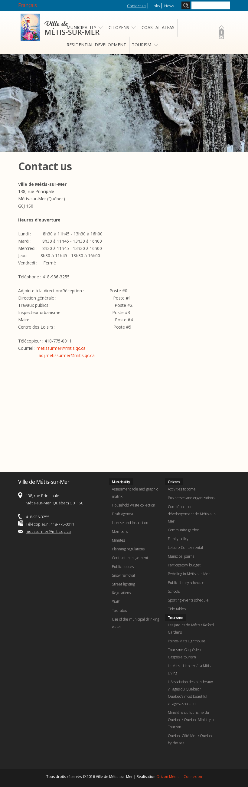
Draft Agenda (122, 513)
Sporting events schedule (188, 600)
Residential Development (96, 45)
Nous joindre (221, 37)
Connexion (193, 776)
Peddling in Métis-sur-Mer (189, 573)
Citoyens (119, 27)
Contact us (136, 5)
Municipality (81, 27)
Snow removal (123, 575)
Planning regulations (128, 549)
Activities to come (182, 489)
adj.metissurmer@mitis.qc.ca (67, 355)
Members (120, 531)
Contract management (130, 557)
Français (27, 5)
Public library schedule (186, 582)
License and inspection (130, 522)
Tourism (141, 45)
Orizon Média (168, 776)
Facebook (221, 32)
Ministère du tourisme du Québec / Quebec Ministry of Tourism (191, 720)
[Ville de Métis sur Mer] (60, 37)
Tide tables (177, 609)
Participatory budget (184, 565)
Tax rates (119, 610)
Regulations (121, 592)
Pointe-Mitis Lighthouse (186, 641)
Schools (174, 591)
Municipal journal (181, 556)
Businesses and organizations (191, 497)
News (169, 5)
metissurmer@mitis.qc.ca (61, 348)
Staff (115, 601)
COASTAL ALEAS (158, 27)
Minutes (118, 540)
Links (155, 5)
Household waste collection (133, 505)
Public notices (123, 566)
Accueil (221, 27)
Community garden (183, 530)
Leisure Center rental (185, 547)
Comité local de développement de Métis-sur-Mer (192, 514)
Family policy (178, 538)
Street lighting (123, 584)
